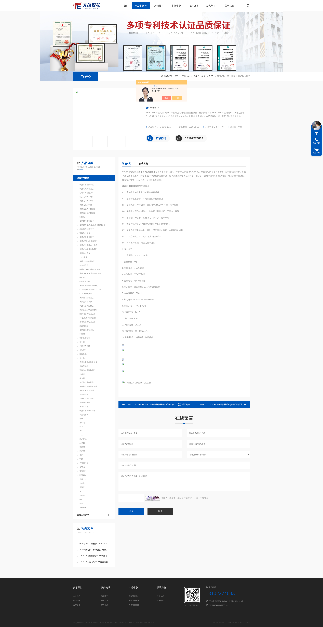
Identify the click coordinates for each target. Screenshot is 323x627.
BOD (211, 76)
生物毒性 (83, 350)
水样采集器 (83, 366)
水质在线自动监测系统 (88, 310)
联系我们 (210, 5)
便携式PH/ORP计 (86, 201)
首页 (126, 5)
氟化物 (82, 358)
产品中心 (139, 5)
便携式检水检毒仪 (86, 221)
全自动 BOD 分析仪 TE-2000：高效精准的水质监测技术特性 (95, 544)
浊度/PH (82, 479)
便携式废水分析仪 (86, 237)
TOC (81, 435)
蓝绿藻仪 (83, 471)
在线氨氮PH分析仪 (86, 390)
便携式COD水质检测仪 (88, 241)
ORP (81, 427)
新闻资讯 (104, 596)
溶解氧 (82, 217)
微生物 (82, 342)
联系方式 (160, 596)
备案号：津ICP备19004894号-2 (141, 622)
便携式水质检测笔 (86, 330)
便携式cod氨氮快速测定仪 (89, 269)
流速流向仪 (83, 394)
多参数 (82, 483)
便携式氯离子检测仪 (87, 209)
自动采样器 (83, 407)
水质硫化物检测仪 (86, 298)
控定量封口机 (84, 338)
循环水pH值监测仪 (86, 193)
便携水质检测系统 (86, 185)
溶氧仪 (82, 334)
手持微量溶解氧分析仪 (88, 362)
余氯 (81, 419)
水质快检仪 (83, 326)
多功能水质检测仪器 (87, 322)
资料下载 (104, 605)
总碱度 (82, 374)
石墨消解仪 (83, 415)
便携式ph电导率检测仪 (88, 249)
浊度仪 (82, 447)
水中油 (82, 423)
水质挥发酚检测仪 (86, 229)
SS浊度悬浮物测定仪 (87, 318)
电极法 (82, 495)
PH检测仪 (83, 257)
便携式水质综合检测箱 (88, 245)
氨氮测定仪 (83, 265)
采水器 (82, 378)
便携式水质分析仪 (86, 306)
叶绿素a (82, 475)
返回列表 (186, 404)
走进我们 (76, 596)
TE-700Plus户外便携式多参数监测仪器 (224, 404)
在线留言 (143, 163)
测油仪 (82, 487)
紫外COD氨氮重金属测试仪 (90, 273)
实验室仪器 (133, 596)
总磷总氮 (83, 507)
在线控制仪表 (84, 403)
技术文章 (194, 5)
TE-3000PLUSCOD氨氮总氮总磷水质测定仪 (154, 404)
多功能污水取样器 (86, 382)
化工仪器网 (226, 622)
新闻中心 (176, 5)
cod (80, 499)
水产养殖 (83, 439)
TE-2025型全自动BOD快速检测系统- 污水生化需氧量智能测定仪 (95, 562)
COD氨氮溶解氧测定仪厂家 (90, 290)
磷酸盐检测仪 (84, 233)
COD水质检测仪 (85, 294)
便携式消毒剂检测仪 (87, 213)
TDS (81, 459)
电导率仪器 (83, 463)
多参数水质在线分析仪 (88, 386)
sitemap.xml (245, 622)
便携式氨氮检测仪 (86, 189)
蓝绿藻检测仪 (84, 253)
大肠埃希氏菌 (84, 346)
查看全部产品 (83, 515)
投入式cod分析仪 (86, 197)
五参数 (82, 443)
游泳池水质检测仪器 (87, 314)
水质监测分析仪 (85, 302)
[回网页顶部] (316, 133)
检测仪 (82, 451)
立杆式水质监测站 (86, 398)
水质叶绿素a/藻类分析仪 (89, 285)
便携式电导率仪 (85, 205)
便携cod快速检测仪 (87, 261)
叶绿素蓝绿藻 (84, 281)
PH (80, 431)
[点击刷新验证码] (152, 498)
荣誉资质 (76, 605)
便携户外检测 (199, 76)
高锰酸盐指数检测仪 (87, 370)
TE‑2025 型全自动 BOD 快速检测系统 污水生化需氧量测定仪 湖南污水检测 (95, 556)
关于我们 (229, 5)
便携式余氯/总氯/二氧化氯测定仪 (92, 225)
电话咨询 (316, 143)
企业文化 (76, 601)
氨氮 (81, 503)
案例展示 (158, 5)
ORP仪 (82, 467)
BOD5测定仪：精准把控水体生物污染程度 (95, 550)
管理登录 (235, 622)
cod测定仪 (83, 277)
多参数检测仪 (134, 605)
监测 (81, 455)
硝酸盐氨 (83, 354)
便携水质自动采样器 (87, 411)
